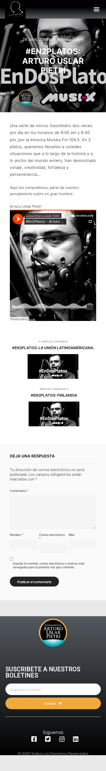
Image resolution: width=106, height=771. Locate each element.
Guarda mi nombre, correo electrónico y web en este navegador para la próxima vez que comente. (49, 565)
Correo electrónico (52, 536)
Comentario (19, 491)
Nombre (16, 535)
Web (71, 535)
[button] (96, 9)
